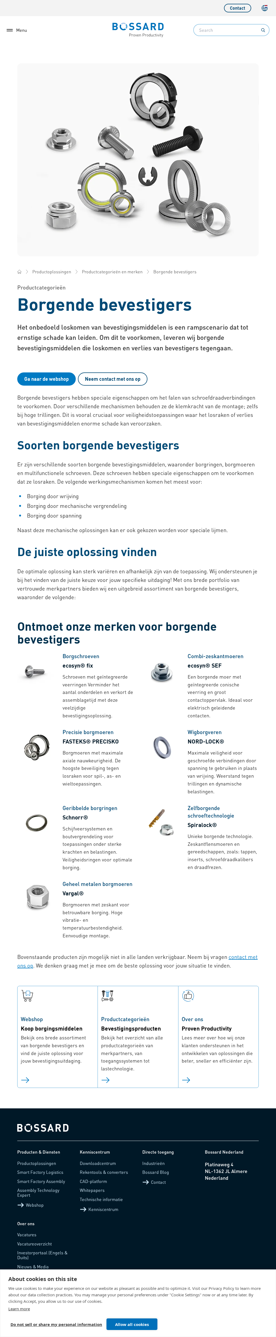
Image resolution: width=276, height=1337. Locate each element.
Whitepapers (92, 1190)
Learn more (19, 1308)
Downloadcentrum (98, 1163)
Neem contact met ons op (112, 379)
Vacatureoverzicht (34, 1244)
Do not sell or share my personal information (56, 1324)
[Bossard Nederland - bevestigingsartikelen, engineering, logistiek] (19, 272)
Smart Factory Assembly (41, 1181)
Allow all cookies (132, 1324)
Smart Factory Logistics (40, 1172)
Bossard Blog (155, 1172)
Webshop (35, 1205)
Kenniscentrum (103, 1209)
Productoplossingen (51, 271)
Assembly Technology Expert (38, 1192)
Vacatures (26, 1234)
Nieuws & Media (33, 1266)
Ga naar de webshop (46, 379)
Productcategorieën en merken (112, 271)
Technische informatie (101, 1199)
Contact (237, 8)
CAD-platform (93, 1181)
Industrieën (153, 1163)
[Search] (263, 30)
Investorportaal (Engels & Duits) (42, 1255)
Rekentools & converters (104, 1172)
